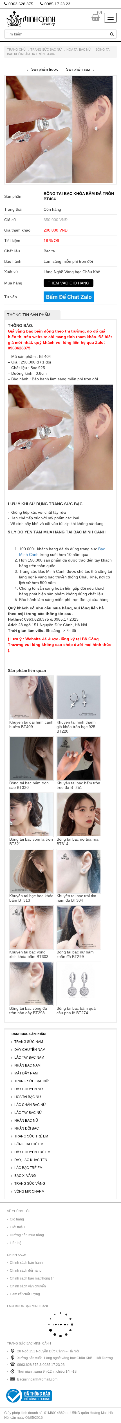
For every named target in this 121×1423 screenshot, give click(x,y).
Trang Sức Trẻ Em (31, 1136)
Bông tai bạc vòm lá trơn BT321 (31, 841)
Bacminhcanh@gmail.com (37, 1379)
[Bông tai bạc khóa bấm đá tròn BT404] (59, 129)
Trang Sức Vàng (29, 1184)
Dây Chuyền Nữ (28, 1089)
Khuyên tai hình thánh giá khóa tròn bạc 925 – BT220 (78, 726)
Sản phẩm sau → (80, 69)
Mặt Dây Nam (26, 1073)
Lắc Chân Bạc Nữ (30, 1105)
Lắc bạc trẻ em (28, 1168)
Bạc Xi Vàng (25, 1176)
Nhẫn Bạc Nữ (26, 1121)
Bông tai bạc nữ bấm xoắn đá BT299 (75, 954)
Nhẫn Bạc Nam (27, 1065)
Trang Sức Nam (28, 1042)
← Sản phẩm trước (42, 69)
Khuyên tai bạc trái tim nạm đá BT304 (76, 898)
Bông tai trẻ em (28, 1144)
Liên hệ (15, 1243)
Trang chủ (16, 49)
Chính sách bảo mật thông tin (32, 1278)
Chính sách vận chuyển (28, 1286)
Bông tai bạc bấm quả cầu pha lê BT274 (76, 1010)
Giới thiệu (17, 1227)
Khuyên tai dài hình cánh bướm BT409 (31, 724)
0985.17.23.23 (56, 4)
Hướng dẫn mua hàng (27, 1235)
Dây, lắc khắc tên (30, 1160)
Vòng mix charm (29, 1191)
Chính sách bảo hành (26, 1263)
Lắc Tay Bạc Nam (29, 1058)
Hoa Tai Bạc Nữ (78, 49)
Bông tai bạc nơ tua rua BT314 (77, 841)
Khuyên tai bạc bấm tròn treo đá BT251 (78, 785)
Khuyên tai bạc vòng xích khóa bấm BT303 (28, 954)
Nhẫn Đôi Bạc (26, 1128)
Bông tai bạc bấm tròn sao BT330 (29, 785)
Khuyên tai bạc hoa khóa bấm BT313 (31, 898)
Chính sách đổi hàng (26, 1270)
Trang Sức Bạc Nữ (46, 49)
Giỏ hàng (17, 1219)
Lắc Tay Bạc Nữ (28, 1113)
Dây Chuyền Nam (29, 1050)
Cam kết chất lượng (25, 1294)
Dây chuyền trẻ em (32, 1152)
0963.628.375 (20, 4)
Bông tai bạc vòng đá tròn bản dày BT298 (28, 1010)
